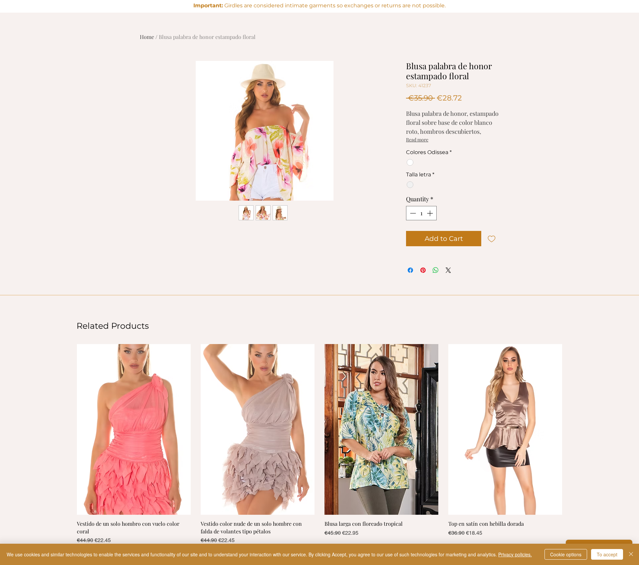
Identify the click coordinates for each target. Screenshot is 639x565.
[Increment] (430, 213)
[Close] (631, 554)
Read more (417, 139)
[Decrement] (412, 213)
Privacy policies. (515, 554)
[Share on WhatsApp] (436, 270)
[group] (319, 444)
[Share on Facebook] (410, 270)
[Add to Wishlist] (491, 238)
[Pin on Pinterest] (423, 270)
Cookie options (565, 554)
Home (147, 36)
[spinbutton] (421, 213)
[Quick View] (134, 429)
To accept (607, 554)
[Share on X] (448, 270)
